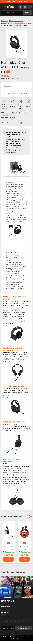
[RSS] (28, 621)
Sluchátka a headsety (13, 271)
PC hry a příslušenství (16, 256)
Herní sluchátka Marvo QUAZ (24, 548)
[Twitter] (15, 621)
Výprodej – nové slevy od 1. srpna (17, 1)
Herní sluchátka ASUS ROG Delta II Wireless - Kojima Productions (8, 548)
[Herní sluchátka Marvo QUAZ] (24, 531)
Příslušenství (16, 113)
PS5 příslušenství (14, 269)
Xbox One (15, 286)
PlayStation (13, 267)
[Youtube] (19, 621)
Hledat (27, 12)
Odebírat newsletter (23, 628)
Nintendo (12, 262)
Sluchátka (25, 113)
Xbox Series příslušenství (14, 282)
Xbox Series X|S (19, 280)
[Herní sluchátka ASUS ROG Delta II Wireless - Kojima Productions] (8, 531)
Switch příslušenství (18, 264)
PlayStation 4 (16, 273)
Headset (9, 113)
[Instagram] (23, 621)
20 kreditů (16, 78)
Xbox (10, 280)
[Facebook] (11, 621)
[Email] (6, 621)
